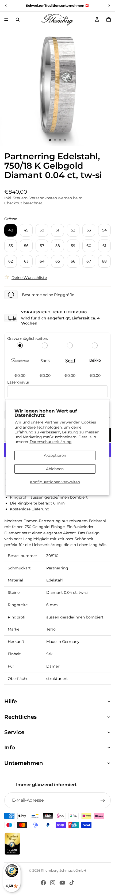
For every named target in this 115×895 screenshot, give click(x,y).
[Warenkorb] (108, 19)
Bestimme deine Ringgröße (48, 294)
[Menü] (6, 19)
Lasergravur (18, 382)
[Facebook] (43, 882)
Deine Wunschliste (29, 277)
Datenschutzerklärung (51, 441)
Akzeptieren (55, 455)
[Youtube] (62, 882)
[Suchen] (18, 19)
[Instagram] (52, 882)
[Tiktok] (71, 882)
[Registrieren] (102, 800)
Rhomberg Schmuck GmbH (63, 870)
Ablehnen (55, 468)
